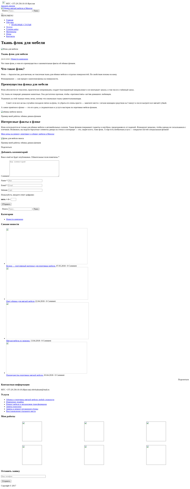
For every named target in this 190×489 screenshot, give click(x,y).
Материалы (11, 32)
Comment (5, 176)
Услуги (9, 27)
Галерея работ (12, 29)
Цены (8, 34)
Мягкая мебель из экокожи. (18, 341)
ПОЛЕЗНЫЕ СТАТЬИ (21, 25)
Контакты (10, 36)
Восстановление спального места (21, 411)
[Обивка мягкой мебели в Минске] (16, 8)
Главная (9, 20)
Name (4, 180)
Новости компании (19, 59)
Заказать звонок (8, 6)
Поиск (5, 11)
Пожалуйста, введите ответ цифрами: (17, 195)
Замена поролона (13, 406)
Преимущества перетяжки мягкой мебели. (24, 375)
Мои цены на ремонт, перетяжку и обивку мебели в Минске (27, 134)
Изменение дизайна (15, 402)
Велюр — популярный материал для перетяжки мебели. (31, 266)
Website (4, 190)
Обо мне (10, 22)
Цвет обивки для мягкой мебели (20, 301)
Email (4, 185)
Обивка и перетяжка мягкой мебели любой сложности (30, 400)
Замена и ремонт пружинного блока (22, 409)
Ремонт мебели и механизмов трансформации (26, 404)
